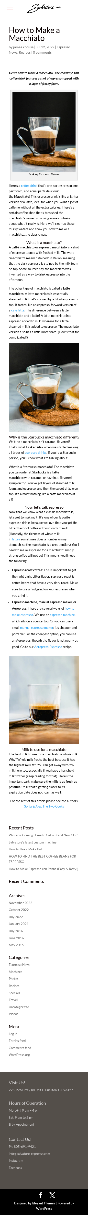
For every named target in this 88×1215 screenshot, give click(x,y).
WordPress (44, 1209)
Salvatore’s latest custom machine (32, 842)
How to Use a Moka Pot (25, 849)
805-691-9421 (25, 1147)
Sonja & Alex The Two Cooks (44, 806)
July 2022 (16, 917)
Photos (14, 979)
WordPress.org (19, 1055)
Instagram (16, 1161)
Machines (15, 972)
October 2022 (19, 910)
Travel (13, 1000)
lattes (16, 539)
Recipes (25, 52)
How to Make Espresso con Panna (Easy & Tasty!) (43, 869)
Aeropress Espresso (48, 647)
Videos (13, 1014)
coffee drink (29, 186)
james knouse (23, 47)
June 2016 (16, 938)
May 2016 (16, 945)
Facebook (15, 1168)
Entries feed (17, 1041)
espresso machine (62, 615)
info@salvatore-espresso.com (29, 1154)
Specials (14, 993)
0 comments (42, 52)
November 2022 (20, 903)
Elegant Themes (43, 1203)
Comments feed (20, 1048)
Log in (13, 1034)
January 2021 (19, 924)
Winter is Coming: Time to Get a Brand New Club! (43, 835)
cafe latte (17, 310)
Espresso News (19, 965)
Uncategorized (19, 1007)
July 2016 (16, 931)
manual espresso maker (36, 628)
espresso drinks (35, 452)
